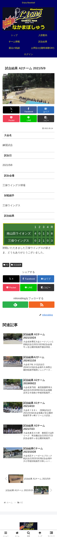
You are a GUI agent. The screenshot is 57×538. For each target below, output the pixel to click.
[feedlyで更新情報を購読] (15, 304)
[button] (45, 118)
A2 (7, 265)
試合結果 (17, 265)
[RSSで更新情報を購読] (41, 304)
